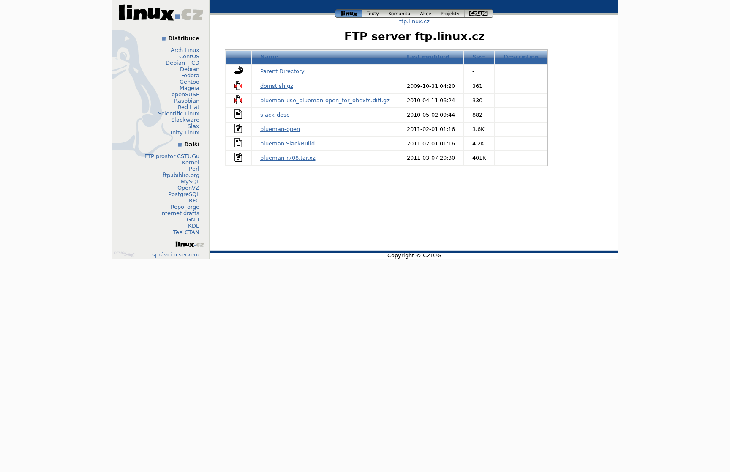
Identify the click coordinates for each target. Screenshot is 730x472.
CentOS (189, 56)
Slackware (185, 120)
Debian (189, 69)
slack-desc (274, 115)
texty (373, 12)
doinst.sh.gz (276, 86)
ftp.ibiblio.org (181, 175)
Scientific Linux (178, 113)
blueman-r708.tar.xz (288, 158)
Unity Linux (183, 132)
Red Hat (188, 107)
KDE (193, 226)
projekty (450, 12)
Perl (194, 169)
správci (162, 254)
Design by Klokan (125, 254)
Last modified (428, 57)
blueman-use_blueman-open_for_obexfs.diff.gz (325, 100)
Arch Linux (185, 50)
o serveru (186, 254)
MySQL (190, 181)
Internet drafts (179, 213)
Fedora (190, 75)
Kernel (190, 162)
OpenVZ (188, 188)
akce (426, 12)
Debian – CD (182, 63)
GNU (193, 219)
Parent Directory (282, 71)
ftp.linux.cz (414, 21)
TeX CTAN (186, 232)
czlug (479, 12)
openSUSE (185, 94)
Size (478, 57)
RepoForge (185, 207)
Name (269, 57)
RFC (194, 200)
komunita (400, 12)
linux (348, 12)
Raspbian (186, 101)
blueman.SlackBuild (287, 143)
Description (521, 57)
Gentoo (189, 82)
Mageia (189, 88)
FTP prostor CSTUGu (171, 156)
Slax (193, 126)
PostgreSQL (183, 194)
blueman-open (280, 129)
